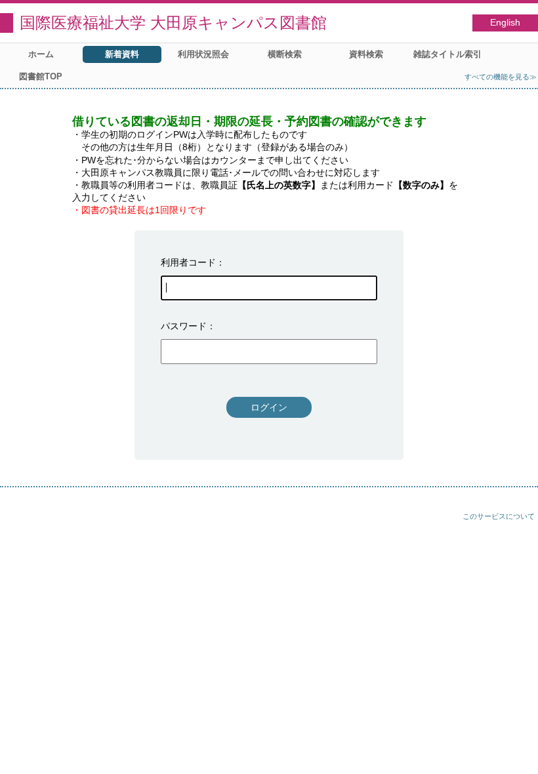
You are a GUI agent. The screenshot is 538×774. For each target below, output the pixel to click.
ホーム (41, 54)
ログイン (269, 407)
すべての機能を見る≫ (501, 77)
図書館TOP (40, 76)
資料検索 (366, 54)
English (505, 23)
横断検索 (285, 54)
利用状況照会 (203, 54)
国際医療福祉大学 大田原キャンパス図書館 (173, 22)
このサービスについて (499, 516)
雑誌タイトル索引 (447, 54)
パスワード (184, 326)
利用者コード (188, 262)
